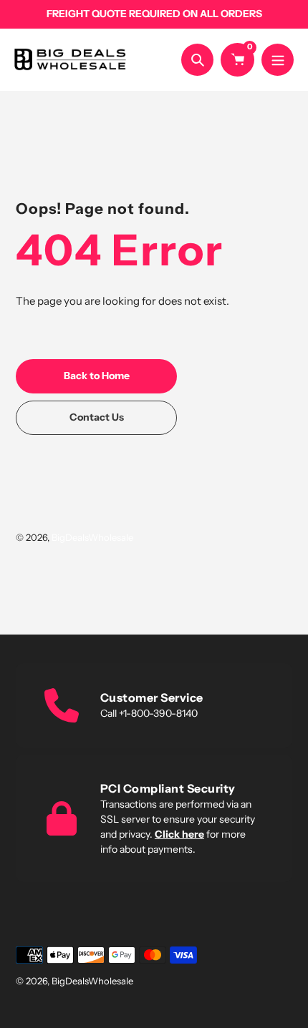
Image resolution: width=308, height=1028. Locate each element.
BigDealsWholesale (92, 537)
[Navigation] (277, 60)
